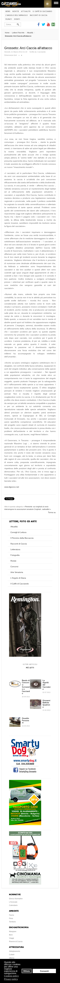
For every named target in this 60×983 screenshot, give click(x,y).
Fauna (11, 915)
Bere (11, 935)
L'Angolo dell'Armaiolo (16, 15)
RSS (48, 4)
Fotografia (15, 555)
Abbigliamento (14, 951)
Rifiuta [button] (26, 971)
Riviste (13, 561)
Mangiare (12, 931)
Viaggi (11, 938)
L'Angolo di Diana (18, 578)
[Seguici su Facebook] (39, 25)
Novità (15, 11)
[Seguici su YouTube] (48, 25)
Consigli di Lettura (18, 532)
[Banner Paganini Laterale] (25, 656)
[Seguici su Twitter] (43, 25)
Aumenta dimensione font (22, 55)
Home (7, 33)
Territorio (12, 922)
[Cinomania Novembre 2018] (25, 884)
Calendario (13, 905)
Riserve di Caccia (15, 941)
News (7, 11)
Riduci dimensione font (19, 55)
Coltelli (11, 955)
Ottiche (11, 958)
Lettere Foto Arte (18, 33)
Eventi (17, 19)
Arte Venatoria (16, 572)
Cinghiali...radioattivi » (42, 509)
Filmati (8, 19)
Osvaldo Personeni (25, 720)
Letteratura (15, 549)
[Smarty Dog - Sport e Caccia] (25, 773)
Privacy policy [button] (11, 979)
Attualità (25, 11)
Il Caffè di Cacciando (42, 11)
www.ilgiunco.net (11, 487)
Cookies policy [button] (11, 976)
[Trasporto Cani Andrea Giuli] (25, 824)
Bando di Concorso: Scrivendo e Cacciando (26, 687)
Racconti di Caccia (38, 15)
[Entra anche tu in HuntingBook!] (53, 25)
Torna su (52, 512)
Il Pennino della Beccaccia (21, 538)
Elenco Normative (16, 899)
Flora (11, 918)
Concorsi (14, 566)
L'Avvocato (13, 902)
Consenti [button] (44, 971)
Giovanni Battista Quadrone (46, 703)
